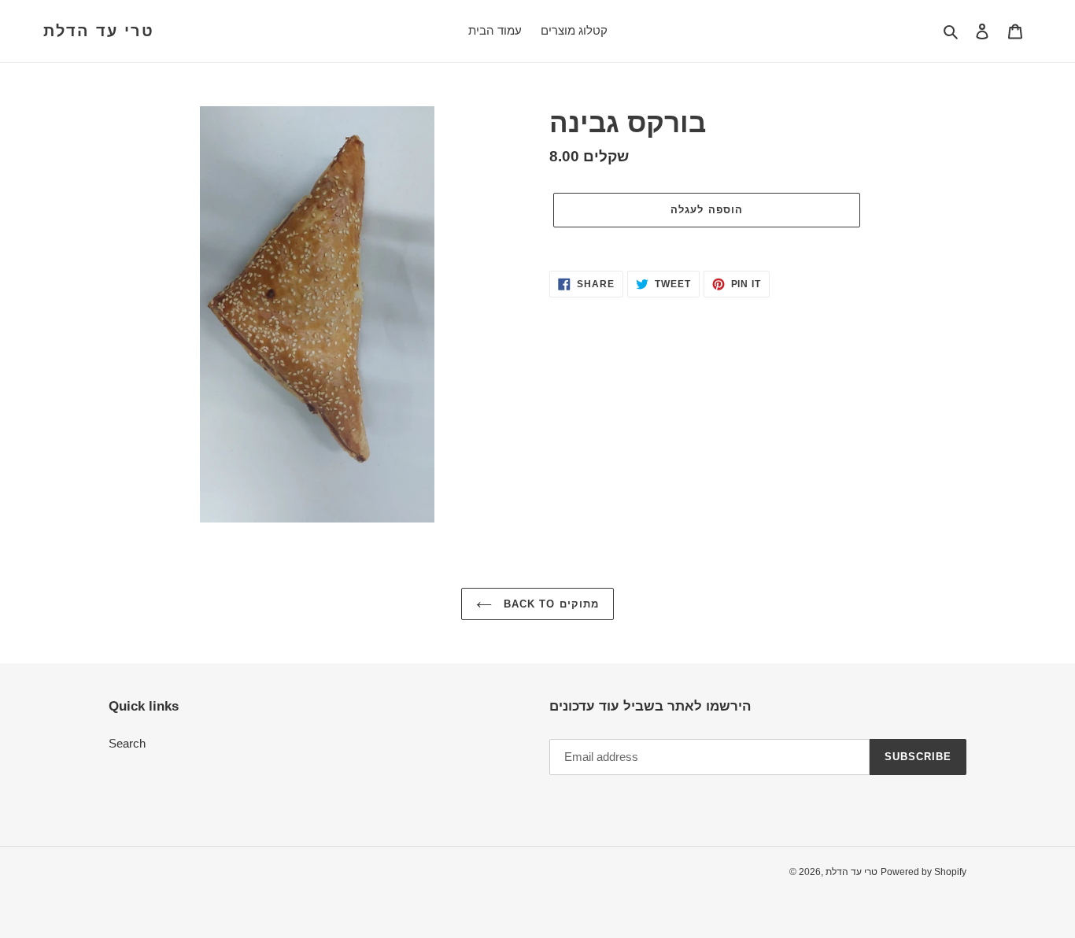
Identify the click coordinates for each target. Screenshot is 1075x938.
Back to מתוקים (549, 604)
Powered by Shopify (923, 871)
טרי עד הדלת (98, 30)
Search (127, 743)
